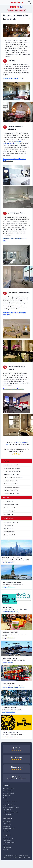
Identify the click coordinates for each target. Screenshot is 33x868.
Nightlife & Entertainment (11, 504)
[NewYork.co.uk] (16, 2)
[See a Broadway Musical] (16, 722)
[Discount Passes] (16, 597)
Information (6, 785)
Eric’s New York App (8, 838)
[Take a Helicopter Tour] (16, 648)
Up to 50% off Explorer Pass (12, 468)
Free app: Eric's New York (11, 522)
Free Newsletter (7, 847)
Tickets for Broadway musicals (11, 807)
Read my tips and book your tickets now (13, 687)
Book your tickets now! (8, 562)
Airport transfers (8, 528)
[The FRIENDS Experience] (16, 622)
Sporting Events (8, 514)
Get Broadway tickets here (9, 737)
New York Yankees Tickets (11, 474)
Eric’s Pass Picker (7, 840)
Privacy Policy (6, 795)
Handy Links (6, 835)
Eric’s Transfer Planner (8, 842)
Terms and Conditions (8, 793)
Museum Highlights (9, 511)
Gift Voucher (6, 845)
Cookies (5, 798)
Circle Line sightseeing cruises (10, 812)
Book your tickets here (8, 712)
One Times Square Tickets (11, 484)
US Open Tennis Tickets (11, 481)
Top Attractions (8, 501)
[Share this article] (28, 19)
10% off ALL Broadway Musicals (13, 477)
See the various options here (10, 611)
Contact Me (6, 849)
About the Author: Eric (8, 788)
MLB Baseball (6, 826)
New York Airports (7, 814)
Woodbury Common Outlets (12, 487)
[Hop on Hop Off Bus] (16, 673)
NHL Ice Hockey (7, 824)
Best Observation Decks (11, 508)
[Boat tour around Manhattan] (16, 572)
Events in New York (9, 535)
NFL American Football (8, 828)
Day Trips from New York (11, 490)
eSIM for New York (9, 531)
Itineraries (7, 538)
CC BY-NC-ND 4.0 (25, 857)
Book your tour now (7, 662)
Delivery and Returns (8, 791)
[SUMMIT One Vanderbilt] (16, 698)
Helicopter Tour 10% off (11, 465)
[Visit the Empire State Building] (16, 548)
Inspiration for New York (10, 802)
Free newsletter (8, 525)
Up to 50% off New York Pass (12, 471)
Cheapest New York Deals (11, 493)
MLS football (6, 831)
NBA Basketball (7, 821)
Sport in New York (8, 818)
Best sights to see (7, 809)
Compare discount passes (9, 805)
